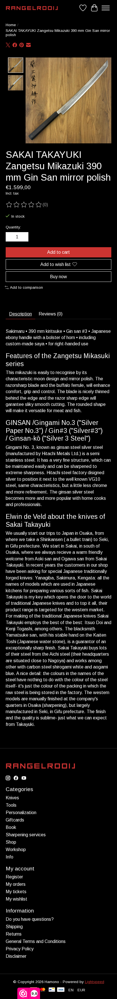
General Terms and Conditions (36, 941)
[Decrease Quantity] (11, 237)
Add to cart (58, 252)
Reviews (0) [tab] (50, 313)
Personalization (21, 812)
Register (14, 876)
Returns (14, 934)
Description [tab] (20, 313)
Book (11, 827)
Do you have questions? (30, 919)
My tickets (16, 891)
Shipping (14, 926)
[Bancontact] (51, 990)
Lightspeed (94, 982)
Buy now (58, 276)
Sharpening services (26, 834)
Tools (11, 805)
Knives (12, 797)
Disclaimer (16, 956)
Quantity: (13, 227)
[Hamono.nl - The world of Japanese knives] (32, 8)
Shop (11, 842)
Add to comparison (26, 287)
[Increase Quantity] (23, 237)
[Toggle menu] (105, 8)
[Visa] (60, 990)
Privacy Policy (20, 948)
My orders (16, 884)
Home (11, 25)
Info (9, 856)
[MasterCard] (42, 990)
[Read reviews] (24, 204)
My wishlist (16, 899)
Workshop (16, 849)
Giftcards (15, 820)
